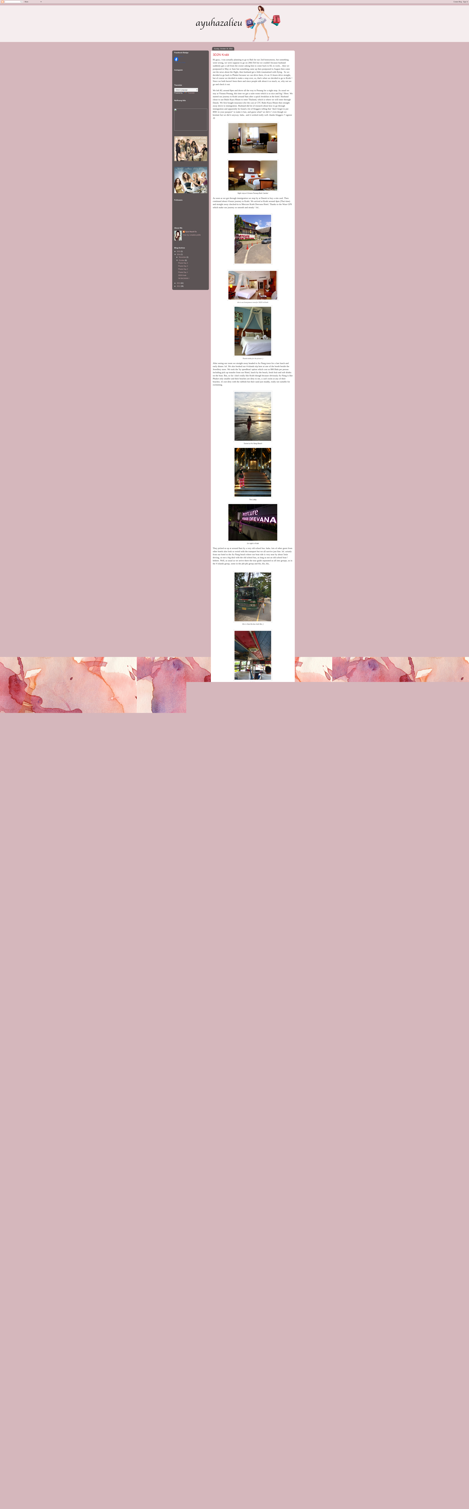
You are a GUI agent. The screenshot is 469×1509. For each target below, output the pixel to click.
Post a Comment (222, 1463)
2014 (179, 254)
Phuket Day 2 (183, 269)
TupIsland (216, 1452)
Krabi (247, 1449)
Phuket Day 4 (183, 263)
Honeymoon (240, 1449)
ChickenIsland (230, 1449)
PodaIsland (282, 1449)
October (182, 260)
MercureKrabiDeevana (258, 1449)
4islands (221, 1449)
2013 (179, 283)
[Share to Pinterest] (258, 1446)
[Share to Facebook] (256, 1446)
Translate (191, 93)
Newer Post (218, 1471)
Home (253, 1471)
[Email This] (249, 1446)
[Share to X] (254, 1446)
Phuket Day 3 (183, 266)
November (183, 257)
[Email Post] (245, 1446)
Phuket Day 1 (183, 272)
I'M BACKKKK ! (183, 278)
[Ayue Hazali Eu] (176, 60)
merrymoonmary (233, 1492)
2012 (179, 286)
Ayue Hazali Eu (178, 56)
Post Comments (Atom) (257, 1477)
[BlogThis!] (251, 1446)
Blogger (251, 1492)
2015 (179, 251)
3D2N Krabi (182, 275)
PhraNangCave (272, 1449)
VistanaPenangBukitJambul (230, 1452)
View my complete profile (192, 235)
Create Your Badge (180, 62)
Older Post (288, 1471)
